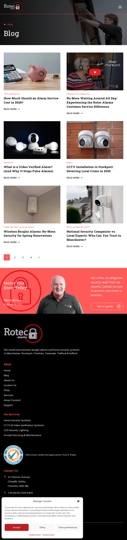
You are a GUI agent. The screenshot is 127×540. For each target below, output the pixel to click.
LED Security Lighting (16, 430)
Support (8, 405)
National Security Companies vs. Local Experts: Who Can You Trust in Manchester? (94, 235)
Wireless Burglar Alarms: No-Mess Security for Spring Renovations (29, 233)
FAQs (7, 390)
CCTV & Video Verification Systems (24, 425)
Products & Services (78, 94)
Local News (27, 227)
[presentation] (32, 71)
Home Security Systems (17, 420)
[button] (78, 501)
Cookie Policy (35, 534)
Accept (16, 527)
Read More (12, 109)
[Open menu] (120, 7)
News (69, 163)
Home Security (12, 227)
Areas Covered (12, 400)
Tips (6, 94)
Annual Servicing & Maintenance (22, 435)
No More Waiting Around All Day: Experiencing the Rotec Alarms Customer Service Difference (92, 102)
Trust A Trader (69, 454)
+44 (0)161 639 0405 (20, 492)
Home (7, 370)
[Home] (5, 24)
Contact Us (10, 385)
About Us (9, 380)
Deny (42, 527)
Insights (15, 94)
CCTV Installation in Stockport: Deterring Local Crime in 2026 (90, 169)
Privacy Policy (48, 534)
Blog (6, 375)
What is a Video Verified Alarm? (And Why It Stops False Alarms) (28, 169)
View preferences (67, 527)
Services (8, 395)
